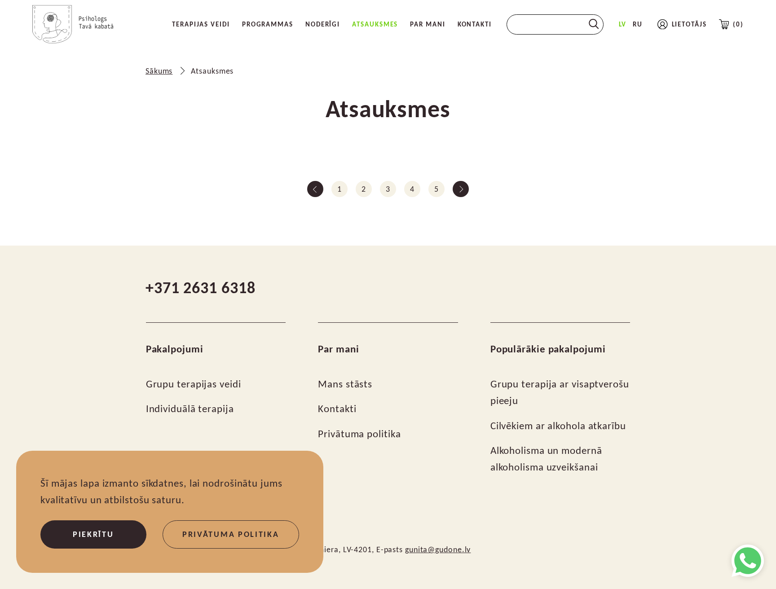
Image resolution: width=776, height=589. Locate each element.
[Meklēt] (594, 24)
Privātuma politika (359, 434)
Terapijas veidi (201, 24)
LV (623, 24)
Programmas (267, 24)
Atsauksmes (375, 24)
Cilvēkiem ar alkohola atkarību (558, 426)
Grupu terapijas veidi (193, 384)
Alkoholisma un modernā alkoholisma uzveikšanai (546, 458)
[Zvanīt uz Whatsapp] (748, 561)
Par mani (427, 24)
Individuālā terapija (190, 409)
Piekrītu (93, 534)
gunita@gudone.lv (438, 549)
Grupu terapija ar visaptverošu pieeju (559, 392)
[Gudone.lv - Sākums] (72, 24)
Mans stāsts (345, 384)
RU (638, 24)
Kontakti (475, 24)
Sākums (159, 71)
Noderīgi (322, 24)
